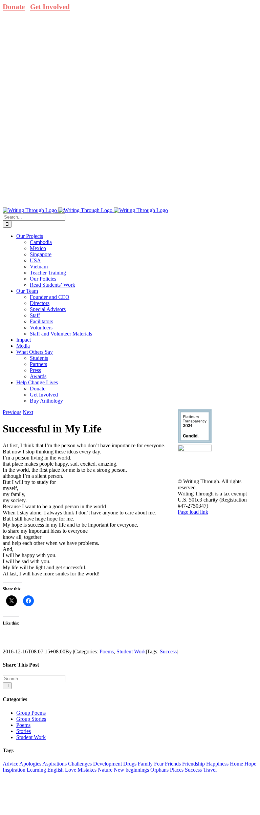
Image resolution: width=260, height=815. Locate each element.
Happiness (217, 764)
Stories (23, 731)
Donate (14, 7)
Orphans (159, 770)
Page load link (193, 512)
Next (28, 412)
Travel (210, 770)
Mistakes (87, 770)
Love (70, 770)
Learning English (45, 770)
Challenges (80, 764)
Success (168, 651)
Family (145, 764)
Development (107, 764)
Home (236, 764)
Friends (173, 764)
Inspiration (14, 770)
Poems (107, 651)
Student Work (131, 651)
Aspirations (54, 764)
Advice (10, 764)
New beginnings (131, 770)
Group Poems (31, 713)
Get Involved (50, 7)
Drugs (129, 764)
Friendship (193, 764)
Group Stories (31, 719)
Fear (159, 764)
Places (176, 770)
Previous (12, 412)
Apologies (30, 764)
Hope (250, 764)
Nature (105, 770)
